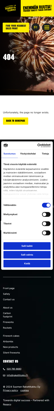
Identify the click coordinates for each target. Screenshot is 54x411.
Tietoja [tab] (45, 153)
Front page (9, 288)
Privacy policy (10, 390)
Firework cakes (11, 335)
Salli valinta (27, 254)
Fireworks (8, 322)
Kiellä (27, 263)
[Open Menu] (47, 27)
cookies (24, 390)
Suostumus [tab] (9, 153)
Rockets (7, 327)
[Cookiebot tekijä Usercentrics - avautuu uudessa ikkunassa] (38, 145)
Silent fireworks (11, 352)
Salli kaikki (27, 246)
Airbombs (8, 341)
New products (10, 347)
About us (7, 307)
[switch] (46, 214)
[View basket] (36, 27)
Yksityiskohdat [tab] (28, 153)
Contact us (9, 299)
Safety (6, 293)
